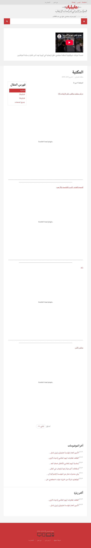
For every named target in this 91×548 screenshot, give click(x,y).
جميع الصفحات (20, 102)
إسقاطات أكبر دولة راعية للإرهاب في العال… (64, 468)
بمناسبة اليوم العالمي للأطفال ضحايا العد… (64, 463)
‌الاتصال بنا (31, 540)
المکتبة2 (22, 94)
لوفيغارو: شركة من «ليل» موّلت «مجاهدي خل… (62, 479)
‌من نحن (39, 540)
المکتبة (77, 72)
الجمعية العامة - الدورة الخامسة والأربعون (69, 187)
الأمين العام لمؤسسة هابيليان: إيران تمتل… (64, 452)
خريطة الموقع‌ (57, 540)
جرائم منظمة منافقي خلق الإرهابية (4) (70, 94)
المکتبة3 (22, 98)
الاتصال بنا (47, 2)
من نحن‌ (55, 2)
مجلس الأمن (79, 348)
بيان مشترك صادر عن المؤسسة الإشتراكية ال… (63, 474)
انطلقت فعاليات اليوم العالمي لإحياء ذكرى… (63, 458)
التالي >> (41, 426)
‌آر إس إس (47, 540)
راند (82, 267)
